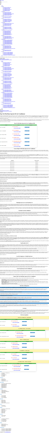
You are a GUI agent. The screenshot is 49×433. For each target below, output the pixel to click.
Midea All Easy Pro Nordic (5, 424)
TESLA (1, 404)
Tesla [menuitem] (2, 70)
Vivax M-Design (4, 396)
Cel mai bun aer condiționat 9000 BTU (6, 430)
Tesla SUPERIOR (4, 406)
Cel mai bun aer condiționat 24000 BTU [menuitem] (8, 52)
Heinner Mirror (3, 400)
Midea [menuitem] (2, 35)
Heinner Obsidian (4, 402)
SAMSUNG (1, 377)
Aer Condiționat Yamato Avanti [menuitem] (7, 50)
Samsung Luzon (3, 380)
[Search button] (0, 3)
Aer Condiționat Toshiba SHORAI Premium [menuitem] (8, 13)
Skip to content (2, 0)
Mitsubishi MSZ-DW (4, 384)
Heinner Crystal (3, 401)
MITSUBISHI (2, 382)
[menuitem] (3, 6)
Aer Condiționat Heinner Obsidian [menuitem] (7, 47)
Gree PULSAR (3, 374)
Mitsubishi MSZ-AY (4, 386)
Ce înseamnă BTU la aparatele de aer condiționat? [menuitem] (9, 107)
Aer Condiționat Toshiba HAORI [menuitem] (7, 12)
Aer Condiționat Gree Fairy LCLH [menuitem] (7, 9)
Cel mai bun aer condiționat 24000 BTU (6, 428)
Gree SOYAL (3, 376)
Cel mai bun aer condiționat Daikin (6, 408)
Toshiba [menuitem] (2, 11)
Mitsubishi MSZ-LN (4, 387)
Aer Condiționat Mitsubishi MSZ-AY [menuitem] (7, 95)
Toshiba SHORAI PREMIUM (5, 391)
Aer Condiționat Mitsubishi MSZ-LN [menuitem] (7, 40)
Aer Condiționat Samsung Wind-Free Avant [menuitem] (8, 23)
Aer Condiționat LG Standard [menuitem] (6, 21)
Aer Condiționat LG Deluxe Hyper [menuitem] (7, 75)
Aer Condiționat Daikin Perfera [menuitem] (7, 34)
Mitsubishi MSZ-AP (4, 385)
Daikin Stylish (3, 410)
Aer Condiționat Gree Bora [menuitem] (6, 10)
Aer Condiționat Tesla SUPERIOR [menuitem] (7, 16)
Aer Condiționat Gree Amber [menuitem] (6, 8)
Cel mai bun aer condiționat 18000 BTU (6, 429)
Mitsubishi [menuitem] (3, 39)
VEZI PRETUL (27, 127)
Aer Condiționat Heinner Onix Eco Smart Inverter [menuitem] (9, 48)
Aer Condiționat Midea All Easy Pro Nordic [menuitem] (8, 37)
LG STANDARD (4, 419)
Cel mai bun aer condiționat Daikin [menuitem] (7, 30)
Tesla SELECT (3, 405)
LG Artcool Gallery (4, 421)
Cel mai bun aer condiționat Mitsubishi (6, 383)
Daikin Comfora (3, 411)
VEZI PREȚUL (27, 130)
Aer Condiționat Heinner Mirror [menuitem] (7, 45)
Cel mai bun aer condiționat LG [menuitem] (7, 73)
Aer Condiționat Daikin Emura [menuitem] (7, 85)
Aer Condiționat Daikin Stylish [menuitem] (7, 33)
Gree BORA (3, 373)
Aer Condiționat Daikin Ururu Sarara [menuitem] (7, 87)
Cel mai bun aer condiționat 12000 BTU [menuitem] (8, 53)
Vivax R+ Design (4, 395)
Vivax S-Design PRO (4, 397)
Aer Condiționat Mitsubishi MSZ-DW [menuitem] (7, 97)
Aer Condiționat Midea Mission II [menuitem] (7, 36)
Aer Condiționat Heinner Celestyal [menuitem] (7, 46)
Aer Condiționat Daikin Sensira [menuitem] (7, 31)
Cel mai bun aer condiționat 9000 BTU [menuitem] (8, 54)
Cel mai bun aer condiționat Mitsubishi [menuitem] (7, 93)
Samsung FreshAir (4, 379)
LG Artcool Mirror (4, 420)
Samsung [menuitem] (3, 22)
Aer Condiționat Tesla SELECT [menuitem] (7, 17)
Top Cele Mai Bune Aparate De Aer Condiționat (6, 59)
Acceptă (1, 58)
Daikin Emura (3, 412)
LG (0, 417)
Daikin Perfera (3, 409)
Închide (4, 58)
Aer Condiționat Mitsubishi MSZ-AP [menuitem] (7, 42)
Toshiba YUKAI (4, 390)
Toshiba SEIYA (3, 392)
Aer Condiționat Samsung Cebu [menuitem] (7, 25)
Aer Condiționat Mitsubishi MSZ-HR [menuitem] (7, 43)
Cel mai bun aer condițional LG (5, 418)
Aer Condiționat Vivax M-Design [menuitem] (7, 27)
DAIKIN (1, 407)
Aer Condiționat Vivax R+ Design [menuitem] (7, 28)
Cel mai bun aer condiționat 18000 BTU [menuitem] (8, 105)
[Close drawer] (0, 4)
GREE (1, 371)
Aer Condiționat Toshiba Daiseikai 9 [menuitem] (7, 14)
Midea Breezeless (4, 425)
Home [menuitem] (2, 5)
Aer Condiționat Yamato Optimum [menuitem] (7, 102)
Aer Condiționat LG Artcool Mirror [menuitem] (7, 20)
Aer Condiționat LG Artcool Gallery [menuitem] (7, 19)
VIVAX (1, 394)
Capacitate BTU (2, 427)
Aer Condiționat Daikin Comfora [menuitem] (7, 32)
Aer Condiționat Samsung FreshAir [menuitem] (7, 24)
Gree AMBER (3, 375)
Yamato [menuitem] (2, 49)
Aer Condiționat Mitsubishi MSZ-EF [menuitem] (7, 41)
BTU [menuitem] (2, 51)
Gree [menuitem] (2, 6)
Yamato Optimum (4, 415)
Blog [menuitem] (2, 55)
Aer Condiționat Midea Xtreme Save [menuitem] (7, 38)
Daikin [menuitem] (2, 83)
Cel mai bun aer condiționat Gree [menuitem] (7, 7)
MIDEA (1, 422)
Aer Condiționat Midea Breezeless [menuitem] (7, 90)
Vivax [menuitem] (2, 26)
